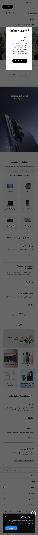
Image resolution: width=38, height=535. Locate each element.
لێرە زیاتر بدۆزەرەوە (17, 523)
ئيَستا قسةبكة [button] (21, 61)
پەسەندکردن (11, 528)
